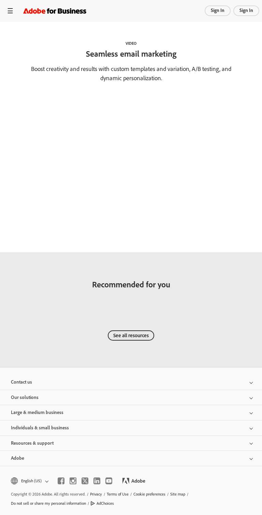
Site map (177, 494)
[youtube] (108, 480)
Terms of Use (118, 494)
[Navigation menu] (10, 11)
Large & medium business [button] (37, 412)
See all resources (131, 335)
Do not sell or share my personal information (48, 503)
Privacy (96, 494)
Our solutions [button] (25, 397)
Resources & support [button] (32, 443)
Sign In (217, 10)
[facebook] (61, 480)
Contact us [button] (21, 382)
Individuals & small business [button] (40, 428)
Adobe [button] (17, 458)
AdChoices (105, 503)
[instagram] (73, 480)
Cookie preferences (149, 494)
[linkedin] (96, 480)
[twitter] (85, 480)
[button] (29, 481)
